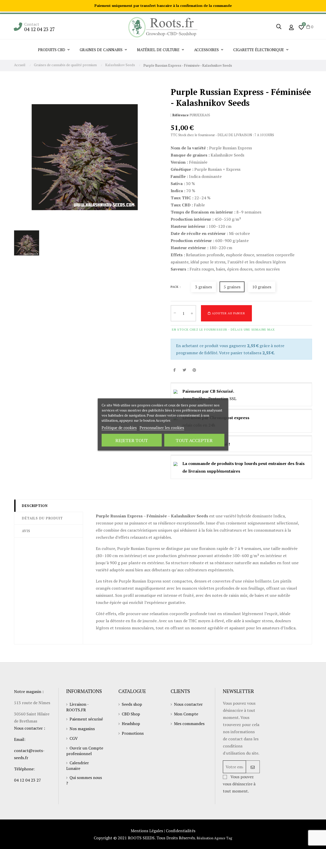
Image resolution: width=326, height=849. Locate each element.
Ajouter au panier (228, 313)
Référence (180, 115)
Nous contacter (188, 704)
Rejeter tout (131, 440)
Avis (26, 531)
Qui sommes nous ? (84, 780)
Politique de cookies (119, 427)
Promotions (133, 733)
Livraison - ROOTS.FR (77, 707)
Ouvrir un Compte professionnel (84, 750)
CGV (74, 738)
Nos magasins (82, 728)
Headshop (131, 723)
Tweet (184, 369)
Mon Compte (186, 714)
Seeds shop (132, 704)
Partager (174, 369)
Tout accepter (194, 440)
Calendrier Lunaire (77, 765)
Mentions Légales (147, 830)
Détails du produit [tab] (42, 518)
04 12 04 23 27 (39, 29)
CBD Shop (131, 714)
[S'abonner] (253, 766)
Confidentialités (180, 830)
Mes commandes (189, 723)
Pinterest (194, 369)
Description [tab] (35, 505)
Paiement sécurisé (86, 719)
